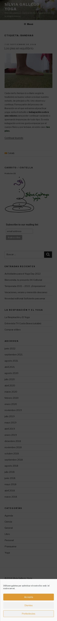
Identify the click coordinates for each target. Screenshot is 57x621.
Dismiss (28, 605)
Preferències (28, 613)
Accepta (28, 597)
